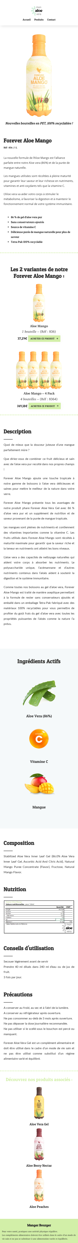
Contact (51, 19)
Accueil (27, 19)
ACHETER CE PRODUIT (42, 338)
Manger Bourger (39, 1225)
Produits (39, 19)
